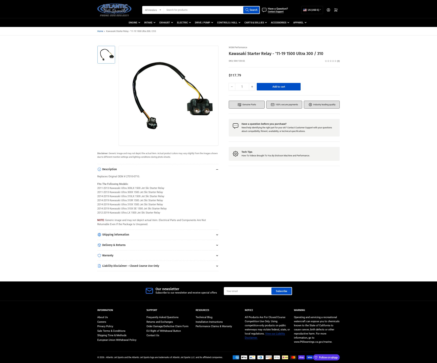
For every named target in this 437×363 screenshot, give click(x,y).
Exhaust (164, 22)
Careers (101, 321)
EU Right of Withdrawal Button (163, 330)
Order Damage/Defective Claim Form (167, 326)
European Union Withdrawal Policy (116, 339)
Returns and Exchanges (159, 321)
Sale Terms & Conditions (111, 330)
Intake (148, 22)
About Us (102, 317)
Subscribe (281, 291)
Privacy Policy (105, 326)
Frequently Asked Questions (162, 317)
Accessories (278, 22)
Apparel (298, 22)
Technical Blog (204, 317)
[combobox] (212, 10)
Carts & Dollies (254, 22)
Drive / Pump (202, 22)
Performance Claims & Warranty (214, 326)
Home (100, 31)
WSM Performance (238, 47)
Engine (133, 22)
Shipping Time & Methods (111, 335)
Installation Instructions (209, 321)
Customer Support (304, 127)
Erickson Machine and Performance (292, 155)
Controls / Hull (227, 22)
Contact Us (152, 335)
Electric (182, 22)
